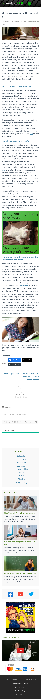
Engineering (21, 466)
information (24, 286)
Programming (21, 482)
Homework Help (21, 469)
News (21, 476)
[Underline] (9, 421)
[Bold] (4, 421)
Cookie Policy (20, 691)
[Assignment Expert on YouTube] (20, 594)
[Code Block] (23, 421)
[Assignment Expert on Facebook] (10, 594)
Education (21, 462)
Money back (20, 694)
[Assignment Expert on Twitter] (31, 594)
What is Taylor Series (10, 374)
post (31, 134)
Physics (21, 479)
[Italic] (6, 421)
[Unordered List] (17, 421)
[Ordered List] (15, 421)
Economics (21, 459)
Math (21, 472)
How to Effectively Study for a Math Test (20, 573)
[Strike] (12, 421)
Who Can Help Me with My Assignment (19, 513)
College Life (21, 456)
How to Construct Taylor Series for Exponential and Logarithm (30, 376)
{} (28, 422)
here (3, 170)
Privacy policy (20, 687)
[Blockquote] (20, 421)
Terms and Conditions (20, 684)
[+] (31, 422)
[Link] (25, 421)
